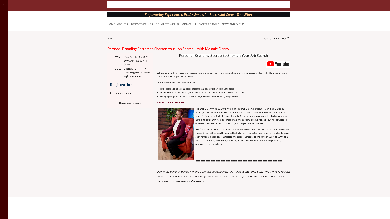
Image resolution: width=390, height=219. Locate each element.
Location (117, 68)
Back (109, 38)
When (118, 57)
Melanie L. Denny (204, 108)
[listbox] (276, 38)
